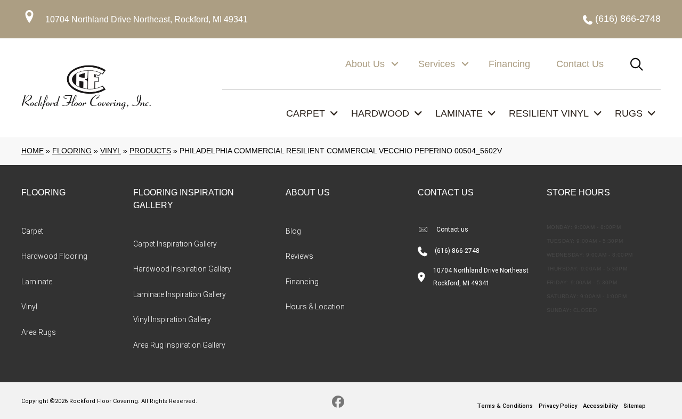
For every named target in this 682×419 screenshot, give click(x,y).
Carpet (32, 231)
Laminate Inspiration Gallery (179, 294)
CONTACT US (446, 192)
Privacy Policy (558, 405)
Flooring (72, 150)
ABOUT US (308, 192)
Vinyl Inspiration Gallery (172, 319)
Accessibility (600, 405)
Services (436, 64)
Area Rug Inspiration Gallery (179, 345)
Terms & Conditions (505, 405)
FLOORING (43, 192)
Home (32, 150)
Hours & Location (315, 306)
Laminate (36, 281)
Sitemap (634, 405)
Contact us (452, 229)
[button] (395, 64)
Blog (293, 231)
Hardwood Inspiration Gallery (182, 269)
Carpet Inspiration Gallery (175, 244)
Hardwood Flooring (54, 256)
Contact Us (580, 64)
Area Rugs (38, 332)
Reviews (299, 256)
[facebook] (338, 403)
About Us (365, 64)
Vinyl (110, 150)
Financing (509, 64)
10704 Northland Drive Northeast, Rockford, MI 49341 (146, 19)
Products (150, 150)
